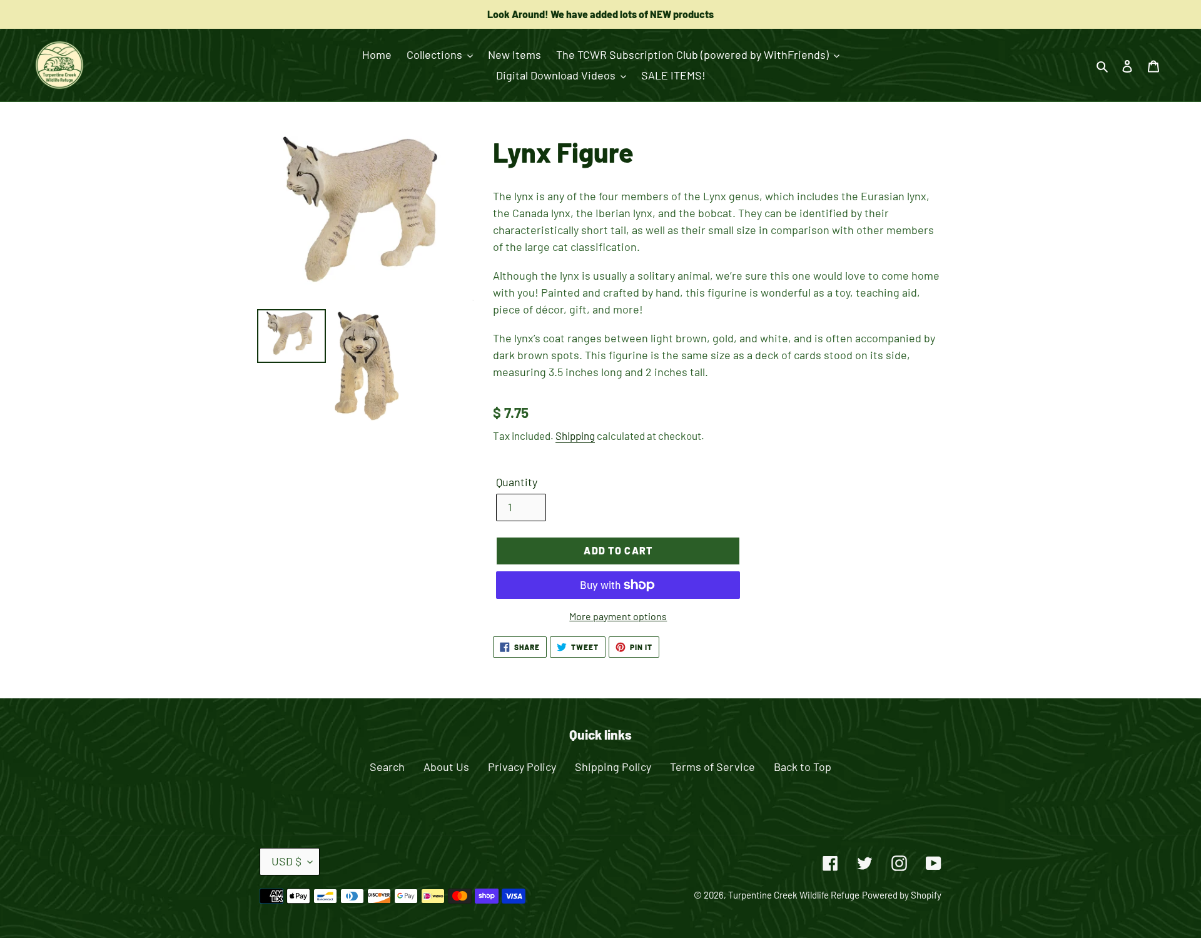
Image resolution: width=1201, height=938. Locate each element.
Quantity (516, 482)
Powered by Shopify (901, 894)
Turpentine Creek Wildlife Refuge (793, 894)
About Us (446, 766)
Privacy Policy (522, 766)
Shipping (575, 435)
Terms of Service (712, 766)
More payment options (618, 616)
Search (387, 766)
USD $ (286, 861)
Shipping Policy (613, 766)
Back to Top (802, 766)
